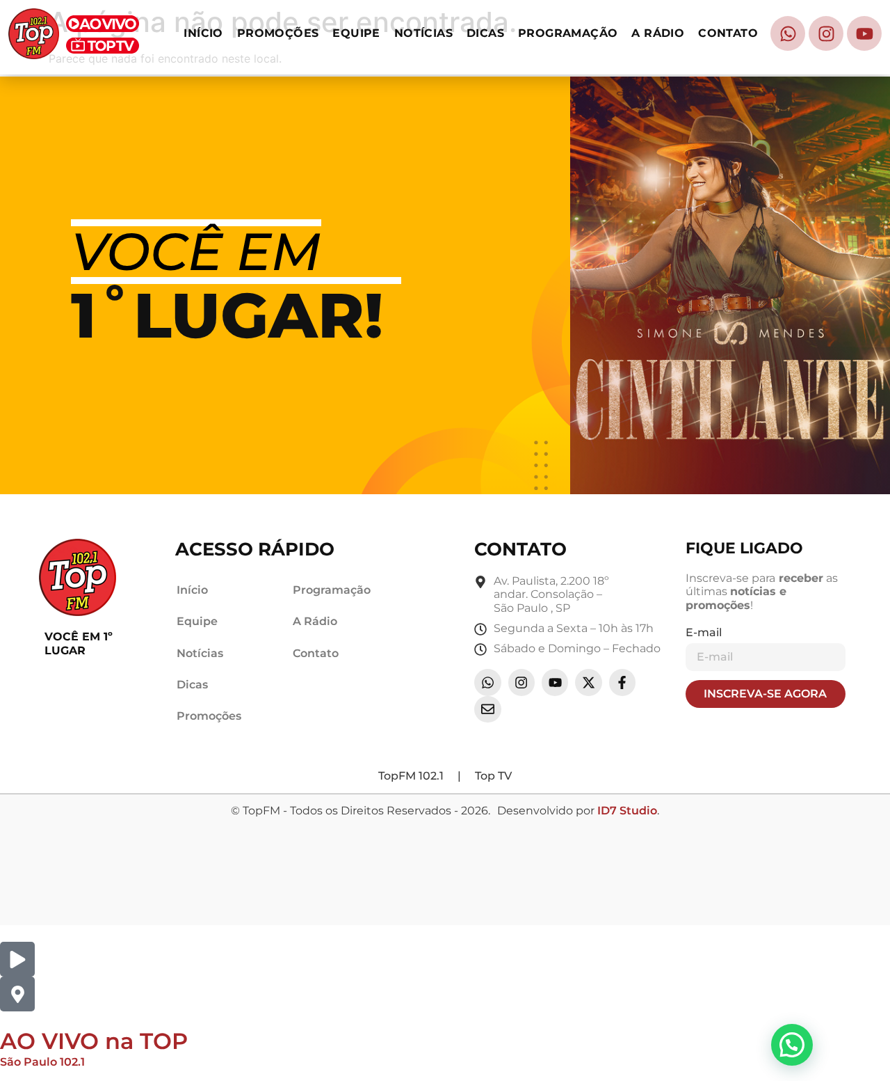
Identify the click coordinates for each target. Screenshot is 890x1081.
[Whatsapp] (787, 33)
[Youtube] (864, 33)
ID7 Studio (627, 810)
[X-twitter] (588, 682)
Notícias (423, 33)
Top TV (493, 775)
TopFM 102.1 (411, 775)
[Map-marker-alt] (17, 994)
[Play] (17, 959)
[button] (792, 1045)
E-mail (704, 632)
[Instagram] (826, 33)
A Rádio (657, 33)
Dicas (485, 33)
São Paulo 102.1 (42, 1061)
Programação (567, 33)
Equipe (356, 33)
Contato (728, 33)
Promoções (278, 33)
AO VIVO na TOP (94, 1041)
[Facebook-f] (622, 682)
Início (203, 33)
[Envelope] (487, 709)
